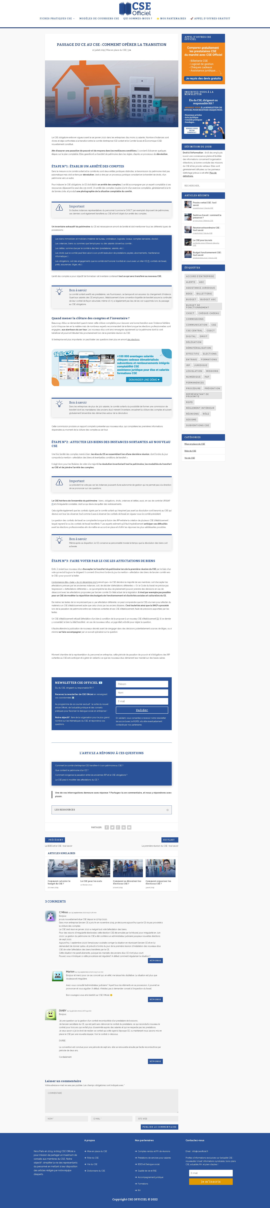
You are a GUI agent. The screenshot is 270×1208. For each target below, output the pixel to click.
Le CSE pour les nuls (91, 881)
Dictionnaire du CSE (95, 1171)
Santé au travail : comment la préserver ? (207, 216)
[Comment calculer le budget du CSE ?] (63, 868)
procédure (193, 388)
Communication (196, 325)
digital (191, 336)
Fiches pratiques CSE (56, 18)
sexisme (191, 420)
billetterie (204, 294)
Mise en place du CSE (116, 50)
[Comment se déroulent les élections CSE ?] (128, 868)
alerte (190, 282)
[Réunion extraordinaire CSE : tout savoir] (188, 229)
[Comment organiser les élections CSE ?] (161, 868)
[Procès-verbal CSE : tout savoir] (188, 204)
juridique (200, 365)
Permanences (195, 383)
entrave (191, 359)
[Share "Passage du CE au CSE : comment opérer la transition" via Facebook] (107, 827)
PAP (207, 377)
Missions (212, 371)
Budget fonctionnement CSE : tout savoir (207, 253)
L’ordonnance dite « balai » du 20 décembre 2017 (74, 582)
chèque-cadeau (209, 313)
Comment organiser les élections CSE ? (158, 882)
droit (204, 336)
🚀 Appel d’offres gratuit (210, 18)
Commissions (195, 319)
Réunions (192, 414)
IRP (188, 365)
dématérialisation (198, 348)
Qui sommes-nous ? (137, 18)
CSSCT (211, 331)
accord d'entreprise (200, 276)
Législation (194, 371)
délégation (194, 342)
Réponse (155, 960)
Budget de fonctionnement (197, 306)
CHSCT (190, 313)
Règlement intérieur (200, 408)
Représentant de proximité (197, 395)
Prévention (212, 388)
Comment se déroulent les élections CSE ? (127, 882)
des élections (133, 339)
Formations (209, 359)
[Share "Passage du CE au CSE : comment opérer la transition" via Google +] (118, 827)
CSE (214, 325)
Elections (210, 354)
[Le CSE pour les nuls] (95, 868)
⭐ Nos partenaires (171, 18)
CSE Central (194, 331)
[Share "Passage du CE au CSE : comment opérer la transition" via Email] (129, 827)
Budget (191, 299)
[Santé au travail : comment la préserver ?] (188, 217)
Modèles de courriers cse (99, 18)
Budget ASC (208, 299)
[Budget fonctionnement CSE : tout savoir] (188, 254)
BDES (189, 294)
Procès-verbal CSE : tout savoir (204, 203)
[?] (148, 261)
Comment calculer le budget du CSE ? (59, 882)
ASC (201, 282)
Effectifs (192, 354)
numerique (193, 377)
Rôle (206, 414)
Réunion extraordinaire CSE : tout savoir (206, 229)
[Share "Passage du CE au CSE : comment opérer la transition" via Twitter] (112, 827)
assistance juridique (200, 288)
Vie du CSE (208, 208)
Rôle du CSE (208, 221)
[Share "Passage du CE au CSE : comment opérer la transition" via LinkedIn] (123, 827)
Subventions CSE (197, 425)
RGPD (189, 402)
